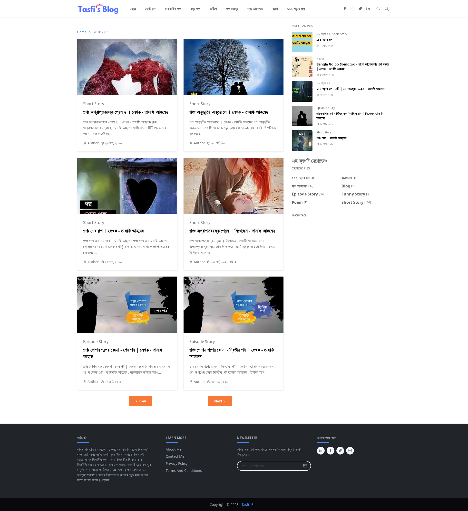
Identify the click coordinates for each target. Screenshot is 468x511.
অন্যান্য (320, 58)
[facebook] (345, 9)
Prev (142, 401)
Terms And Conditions (184, 470)
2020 (97, 32)
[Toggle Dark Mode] (378, 9)
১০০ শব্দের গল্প (323, 34)
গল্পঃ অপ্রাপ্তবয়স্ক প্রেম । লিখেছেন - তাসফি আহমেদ (232, 230)
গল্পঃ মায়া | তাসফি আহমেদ (331, 138)
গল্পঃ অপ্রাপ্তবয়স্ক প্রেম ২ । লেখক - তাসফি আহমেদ (125, 112)
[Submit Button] (305, 465)
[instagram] (352, 9)
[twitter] (360, 9)
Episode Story (95, 341)
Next (218, 401)
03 (106, 32)
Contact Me (175, 456)
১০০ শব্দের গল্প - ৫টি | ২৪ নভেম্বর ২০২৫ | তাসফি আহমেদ (350, 88)
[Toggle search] (386, 8)
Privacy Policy (176, 463)
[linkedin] (368, 9)
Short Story (93, 103)
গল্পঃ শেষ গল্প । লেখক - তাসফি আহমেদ (113, 230)
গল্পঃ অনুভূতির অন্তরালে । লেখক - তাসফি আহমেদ (228, 112)
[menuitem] (133, 9)
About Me (174, 449)
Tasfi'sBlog (250, 504)
